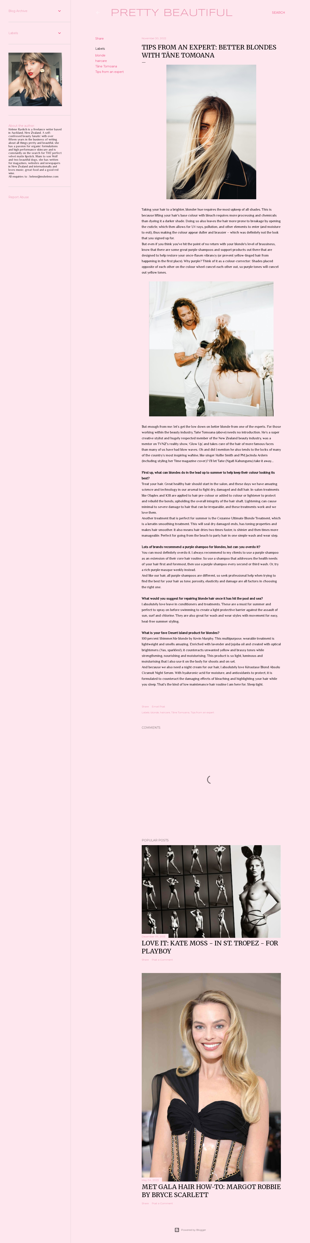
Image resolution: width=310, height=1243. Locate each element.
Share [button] (99, 38)
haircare (101, 61)
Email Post (158, 706)
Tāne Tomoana (106, 66)
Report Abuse (18, 197)
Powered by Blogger (193, 1229)
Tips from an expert (109, 72)
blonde (100, 55)
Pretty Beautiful (172, 13)
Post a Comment (162, 959)
